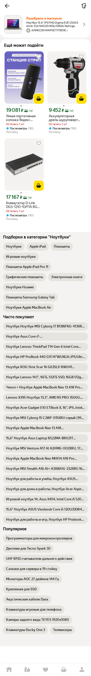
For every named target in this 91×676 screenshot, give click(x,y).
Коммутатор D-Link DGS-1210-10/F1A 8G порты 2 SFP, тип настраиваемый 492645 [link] (21, 205)
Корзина (64, 670)
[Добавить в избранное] (39, 56)
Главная (9, 670)
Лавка (27, 670)
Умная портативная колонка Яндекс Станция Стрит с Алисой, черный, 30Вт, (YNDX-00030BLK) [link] (23, 118)
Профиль (82, 670)
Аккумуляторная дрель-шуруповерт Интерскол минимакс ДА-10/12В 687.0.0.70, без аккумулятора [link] (65, 118)
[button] (7, 6)
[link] (14, 247)
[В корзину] (38, 98)
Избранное (45, 670)
